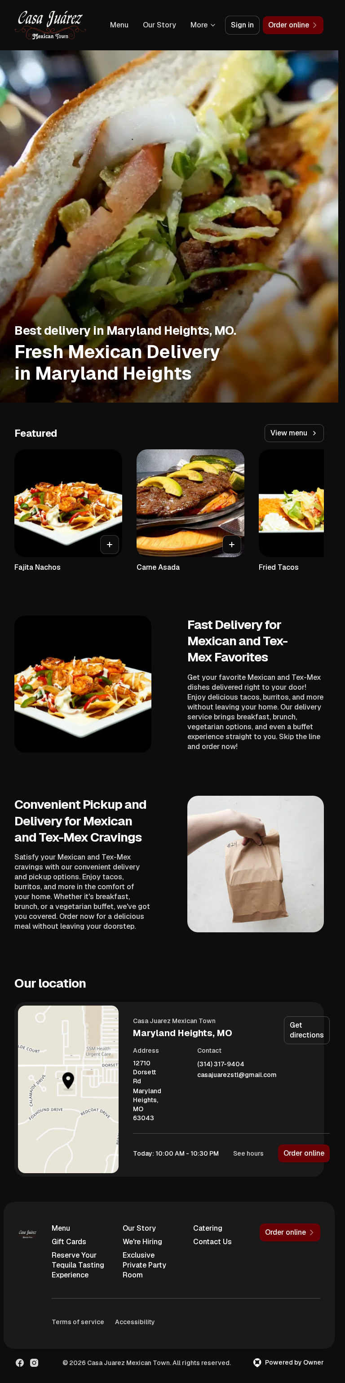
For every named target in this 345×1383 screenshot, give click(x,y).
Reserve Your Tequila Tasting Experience (78, 1265)
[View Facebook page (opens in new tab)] (19, 1362)
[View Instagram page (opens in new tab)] (34, 1362)
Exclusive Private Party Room (144, 1265)
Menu (119, 25)
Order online (303, 1153)
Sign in (242, 25)
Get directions (307, 1030)
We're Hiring (142, 1241)
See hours (248, 1153)
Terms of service (78, 1322)
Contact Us (212, 1241)
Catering (207, 1228)
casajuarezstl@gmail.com (237, 1075)
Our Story (159, 25)
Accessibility (135, 1322)
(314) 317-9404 (220, 1064)
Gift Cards (69, 1241)
